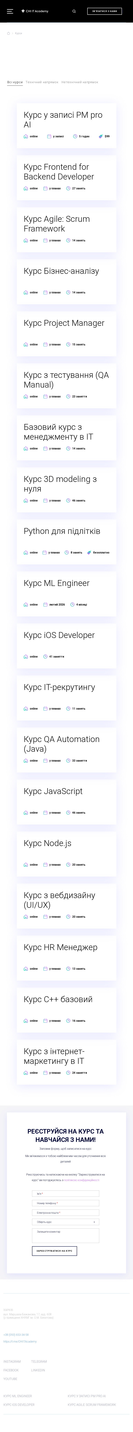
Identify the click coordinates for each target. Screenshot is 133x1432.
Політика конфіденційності (16, 1425)
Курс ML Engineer (17, 1396)
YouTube (10, 1379)
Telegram (39, 1361)
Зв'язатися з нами (104, 11)
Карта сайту (9, 1420)
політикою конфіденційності (81, 1180)
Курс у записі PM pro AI (87, 1396)
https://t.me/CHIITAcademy (20, 1341)
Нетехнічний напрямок (79, 82)
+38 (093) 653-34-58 (16, 1334)
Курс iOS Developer (18, 1405)
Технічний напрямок (42, 82)
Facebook (11, 1370)
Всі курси (15, 82)
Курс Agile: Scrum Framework (92, 1405)
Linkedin (38, 1370)
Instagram (12, 1361)
